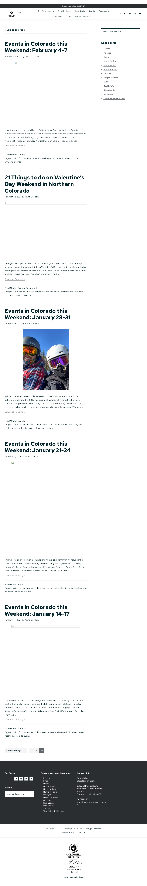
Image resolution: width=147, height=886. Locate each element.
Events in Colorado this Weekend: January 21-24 (38, 447)
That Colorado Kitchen (114, 98)
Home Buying (109, 61)
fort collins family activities (63, 424)
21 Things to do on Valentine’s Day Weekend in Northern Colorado (44, 184)
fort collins (24, 291)
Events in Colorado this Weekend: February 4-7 (36, 47)
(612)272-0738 (83, 799)
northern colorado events (18, 736)
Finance (107, 53)
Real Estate (108, 86)
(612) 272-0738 (81, 6)
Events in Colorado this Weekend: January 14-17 (37, 610)
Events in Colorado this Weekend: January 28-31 (37, 314)
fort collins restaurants (49, 158)
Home (106, 57)
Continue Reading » (15, 146)
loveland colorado (71, 158)
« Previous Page (13, 750)
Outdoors (107, 82)
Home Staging (110, 69)
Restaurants (32, 288)
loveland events (13, 162)
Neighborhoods (110, 78)
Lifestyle (107, 73)
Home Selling (109, 65)
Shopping (108, 94)
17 (32, 750)
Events (21, 154)
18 (37, 750)
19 (42, 750)
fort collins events (28, 158)
